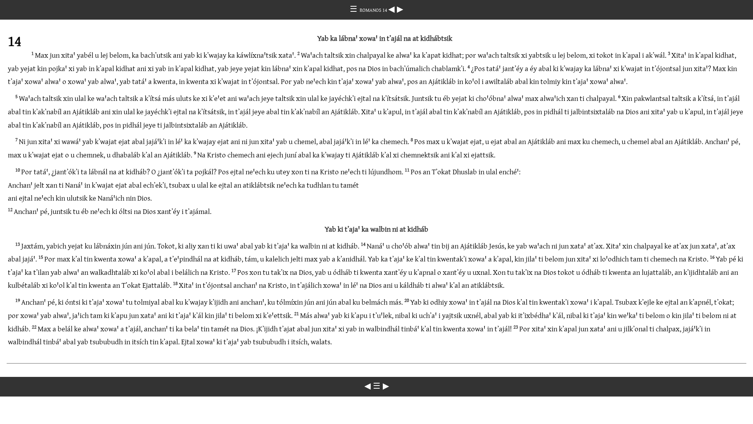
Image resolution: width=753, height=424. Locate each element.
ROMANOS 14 (374, 10)
